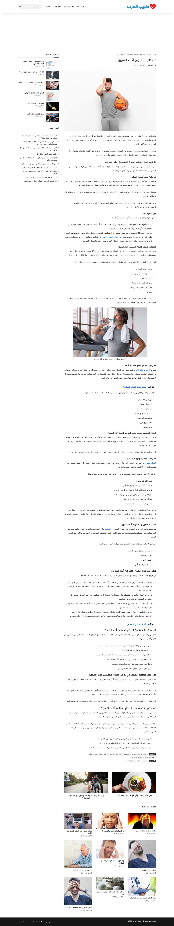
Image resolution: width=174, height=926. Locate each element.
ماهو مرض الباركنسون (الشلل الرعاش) (31, 82)
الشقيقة (108, 529)
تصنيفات (81, 6)
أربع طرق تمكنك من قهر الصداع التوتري (112, 862)
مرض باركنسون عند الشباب (35, 113)
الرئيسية (152, 54)
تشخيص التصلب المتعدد (36, 103)
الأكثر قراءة (57, 6)
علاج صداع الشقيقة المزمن (82, 870)
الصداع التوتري (150, 463)
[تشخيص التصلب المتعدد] (52, 106)
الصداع (139, 761)
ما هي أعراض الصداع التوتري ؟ (113, 831)
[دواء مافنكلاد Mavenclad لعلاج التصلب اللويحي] (52, 64)
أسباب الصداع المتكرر (148, 870)
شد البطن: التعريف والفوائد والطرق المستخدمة (40, 181)
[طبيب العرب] (141, 6)
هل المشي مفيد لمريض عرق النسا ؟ (31, 71)
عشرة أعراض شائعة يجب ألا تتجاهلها (143, 898)
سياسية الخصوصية (24, 921)
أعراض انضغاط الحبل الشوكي (34, 92)
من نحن (48, 921)
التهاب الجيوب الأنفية (110, 237)
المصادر (34, 921)
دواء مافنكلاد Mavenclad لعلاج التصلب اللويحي (33, 62)
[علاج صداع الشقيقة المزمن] (78, 854)
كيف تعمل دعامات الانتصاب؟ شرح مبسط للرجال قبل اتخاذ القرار (38, 149)
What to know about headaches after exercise (103, 754)
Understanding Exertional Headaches (143, 757)
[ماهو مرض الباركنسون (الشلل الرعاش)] (52, 85)
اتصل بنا (41, 921)
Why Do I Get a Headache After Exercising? (133, 754)
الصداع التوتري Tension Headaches (79, 907)
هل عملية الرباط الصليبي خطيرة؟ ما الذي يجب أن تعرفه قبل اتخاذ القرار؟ (39, 137)
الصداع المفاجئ (131, 761)
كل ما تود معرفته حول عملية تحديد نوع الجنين (41, 177)
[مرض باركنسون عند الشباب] (52, 117)
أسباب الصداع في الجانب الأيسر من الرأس (79, 832)
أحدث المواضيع (69, 6)
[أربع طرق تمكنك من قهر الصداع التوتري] (110, 849)
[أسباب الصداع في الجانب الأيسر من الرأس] (78, 821)
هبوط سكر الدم (142, 370)
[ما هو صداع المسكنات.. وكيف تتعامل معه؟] (110, 883)
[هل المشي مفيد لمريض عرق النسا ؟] (52, 75)
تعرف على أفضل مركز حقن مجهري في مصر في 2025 (39, 172)
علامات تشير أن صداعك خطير (146, 830)
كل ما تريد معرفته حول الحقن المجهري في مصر (39, 167)
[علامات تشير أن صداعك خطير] (142, 820)
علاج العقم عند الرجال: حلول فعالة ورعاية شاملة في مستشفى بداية (38, 159)
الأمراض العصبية (142, 54)
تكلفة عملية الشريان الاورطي (46, 154)
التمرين (145, 761)
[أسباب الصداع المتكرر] (142, 854)
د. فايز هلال (150, 65)
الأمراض (47, 6)
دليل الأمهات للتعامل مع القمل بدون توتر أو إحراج (39, 163)
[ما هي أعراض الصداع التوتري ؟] (110, 821)
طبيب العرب (137, 921)
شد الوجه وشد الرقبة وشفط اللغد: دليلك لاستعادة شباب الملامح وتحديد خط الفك (39, 143)
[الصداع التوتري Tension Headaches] (78, 891)
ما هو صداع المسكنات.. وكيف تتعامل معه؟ (110, 893)
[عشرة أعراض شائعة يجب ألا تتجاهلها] (142, 886)
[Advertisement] (87, 33)
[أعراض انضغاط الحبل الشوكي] (52, 96)
